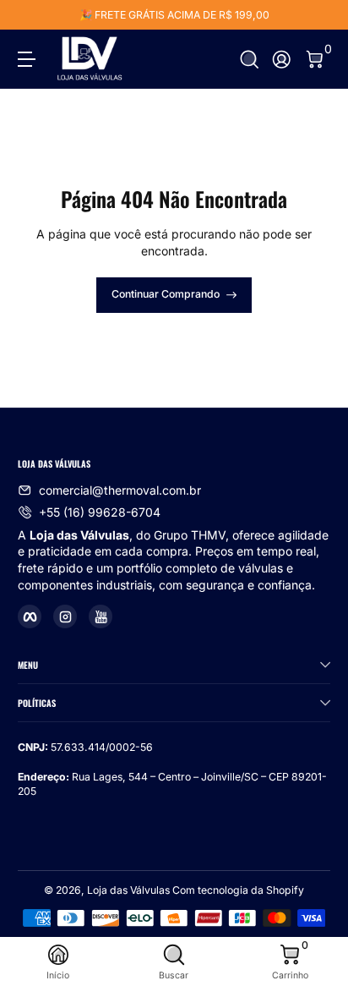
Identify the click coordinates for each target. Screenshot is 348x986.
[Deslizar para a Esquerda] (29, 15)
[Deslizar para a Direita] (318, 15)
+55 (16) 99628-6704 (99, 512)
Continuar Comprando (165, 294)
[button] (249, 59)
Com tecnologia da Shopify (238, 890)
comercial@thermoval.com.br (120, 490)
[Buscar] (249, 59)
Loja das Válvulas (128, 890)
